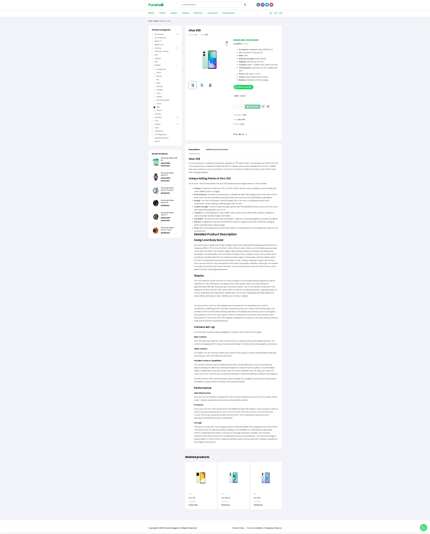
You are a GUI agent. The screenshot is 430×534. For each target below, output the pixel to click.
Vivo (161, 21)
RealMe (159, 97)
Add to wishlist (263, 106)
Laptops (158, 58)
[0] (275, 13)
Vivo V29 (257, 498)
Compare (268, 106)
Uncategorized (160, 134)
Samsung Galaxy (163, 100)
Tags (156, 128)
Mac (156, 62)
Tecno (158, 103)
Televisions (159, 131)
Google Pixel (161, 69)
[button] (227, 43)
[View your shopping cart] (280, 13)
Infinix (158, 73)
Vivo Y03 (241, 119)
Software (158, 117)
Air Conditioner (160, 38)
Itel (157, 79)
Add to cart (254, 107)
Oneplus (159, 90)
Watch (157, 141)
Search (245, 5)
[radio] (236, 96)
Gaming (158, 48)
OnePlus (158, 114)
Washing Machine (162, 138)
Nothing (159, 86)
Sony (156, 121)
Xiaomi (159, 110)
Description (194, 150)
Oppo (158, 93)
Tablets (157, 124)
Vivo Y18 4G (225, 498)
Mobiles (156, 21)
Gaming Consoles (162, 51)
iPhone (159, 76)
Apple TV (158, 41)
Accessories (159, 34)
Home (150, 21)
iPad (156, 55)
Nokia (158, 83)
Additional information (217, 150)
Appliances (159, 44)
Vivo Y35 (192, 498)
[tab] (194, 151)
